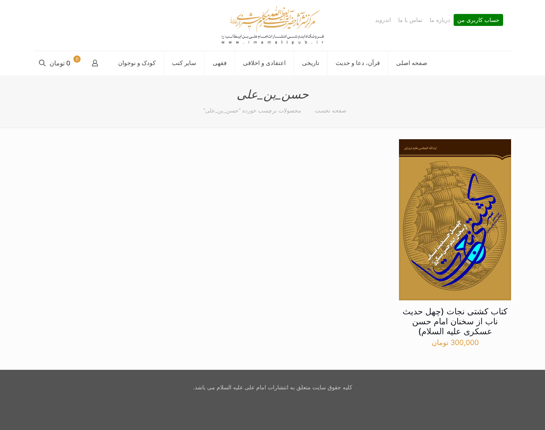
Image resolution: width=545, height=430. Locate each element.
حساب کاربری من (478, 20)
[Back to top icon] (506, 413)
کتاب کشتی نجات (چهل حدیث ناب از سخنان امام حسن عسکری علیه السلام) (455, 321)
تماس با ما (410, 20)
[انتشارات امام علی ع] (272, 25)
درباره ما (440, 20)
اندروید (383, 20)
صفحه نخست (330, 110)
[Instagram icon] (271, 401)
